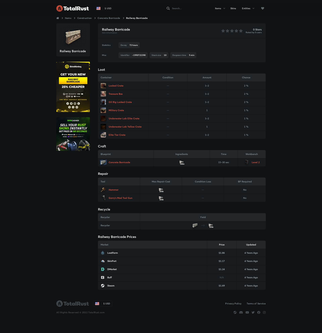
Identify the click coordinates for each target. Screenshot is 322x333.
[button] (263, 8)
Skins (233, 8)
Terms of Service (256, 303)
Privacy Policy (233, 303)
